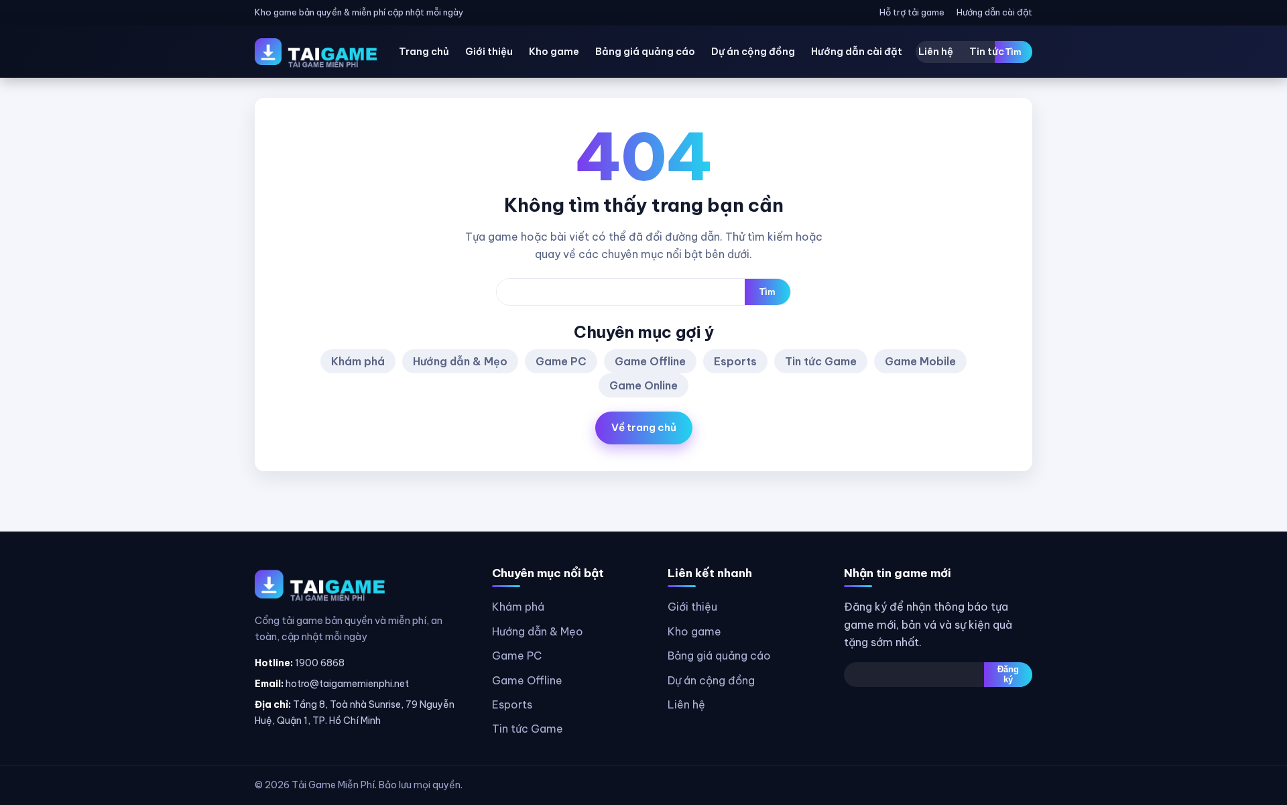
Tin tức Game (821, 361)
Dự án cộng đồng (753, 51)
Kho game (554, 51)
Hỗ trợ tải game (911, 12)
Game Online (643, 385)
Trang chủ (424, 51)
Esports (735, 361)
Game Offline (650, 361)
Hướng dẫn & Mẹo (460, 361)
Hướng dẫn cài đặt (994, 12)
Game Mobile (920, 361)
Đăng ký (1008, 674)
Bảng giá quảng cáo (645, 51)
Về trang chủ (643, 427)
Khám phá (358, 361)
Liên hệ (935, 51)
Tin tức (986, 51)
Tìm (1013, 52)
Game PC (561, 361)
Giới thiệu (489, 51)
